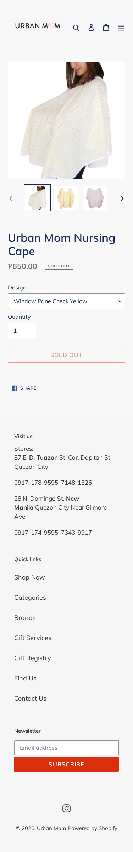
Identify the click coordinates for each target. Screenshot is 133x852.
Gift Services (32, 638)
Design (17, 287)
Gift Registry (32, 658)
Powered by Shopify (92, 828)
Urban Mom (51, 828)
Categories (30, 597)
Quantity (19, 316)
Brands (25, 618)
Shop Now (29, 577)
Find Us (25, 678)
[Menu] (120, 26)
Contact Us (30, 698)
